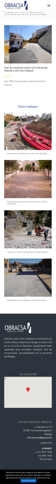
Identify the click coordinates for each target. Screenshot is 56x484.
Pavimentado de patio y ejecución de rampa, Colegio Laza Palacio (27, 203)
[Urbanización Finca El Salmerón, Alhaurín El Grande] (28, 278)
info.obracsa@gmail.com (39, 437)
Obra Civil (24, 12)
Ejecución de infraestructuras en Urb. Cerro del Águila (27, 153)
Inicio (17, 12)
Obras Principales (36, 12)
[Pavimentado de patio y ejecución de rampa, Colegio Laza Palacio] (28, 179)
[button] (28, 389)
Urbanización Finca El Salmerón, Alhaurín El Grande (26, 300)
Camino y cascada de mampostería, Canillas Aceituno (27, 252)
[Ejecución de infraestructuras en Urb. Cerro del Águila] (28, 131)
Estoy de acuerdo (28, 481)
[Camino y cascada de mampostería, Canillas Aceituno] (28, 229)
